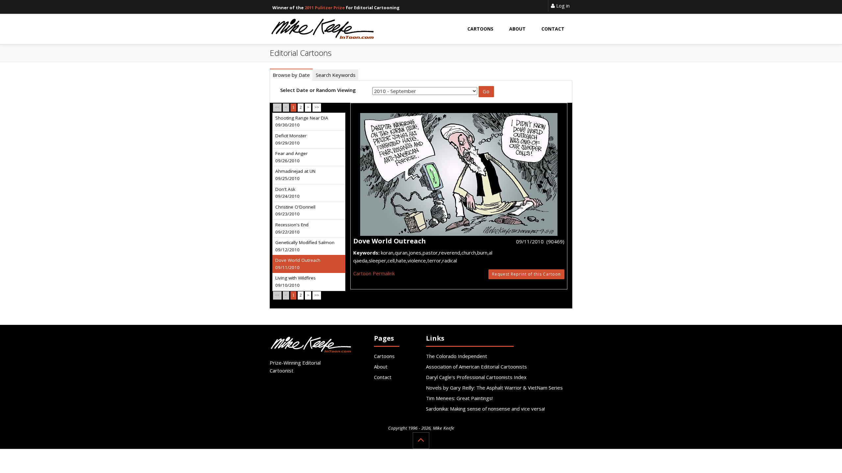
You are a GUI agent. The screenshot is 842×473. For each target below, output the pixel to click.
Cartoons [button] (480, 29)
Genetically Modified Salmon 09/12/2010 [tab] (304, 246)
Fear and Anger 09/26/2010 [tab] (291, 157)
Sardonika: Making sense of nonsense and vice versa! (485, 408)
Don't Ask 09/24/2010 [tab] (287, 192)
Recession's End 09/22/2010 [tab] (292, 228)
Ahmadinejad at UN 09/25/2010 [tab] (295, 174)
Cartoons (384, 356)
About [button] (517, 29)
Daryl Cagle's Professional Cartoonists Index (476, 377)
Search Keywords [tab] (336, 75)
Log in (562, 5)
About (380, 366)
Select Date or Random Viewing (318, 90)
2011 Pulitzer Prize (325, 8)
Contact (382, 377)
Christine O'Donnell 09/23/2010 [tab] (295, 210)
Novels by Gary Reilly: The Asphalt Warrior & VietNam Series (494, 387)
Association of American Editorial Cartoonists (476, 366)
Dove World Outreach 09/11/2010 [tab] (297, 263)
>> (316, 107)
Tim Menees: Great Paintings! (459, 398)
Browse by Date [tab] (291, 75)
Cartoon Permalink (374, 273)
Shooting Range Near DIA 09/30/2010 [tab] (301, 121)
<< (277, 107)
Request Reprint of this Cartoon (526, 274)
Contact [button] (552, 29)
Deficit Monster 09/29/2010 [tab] (291, 139)
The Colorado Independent (456, 356)
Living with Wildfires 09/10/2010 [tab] (295, 281)
